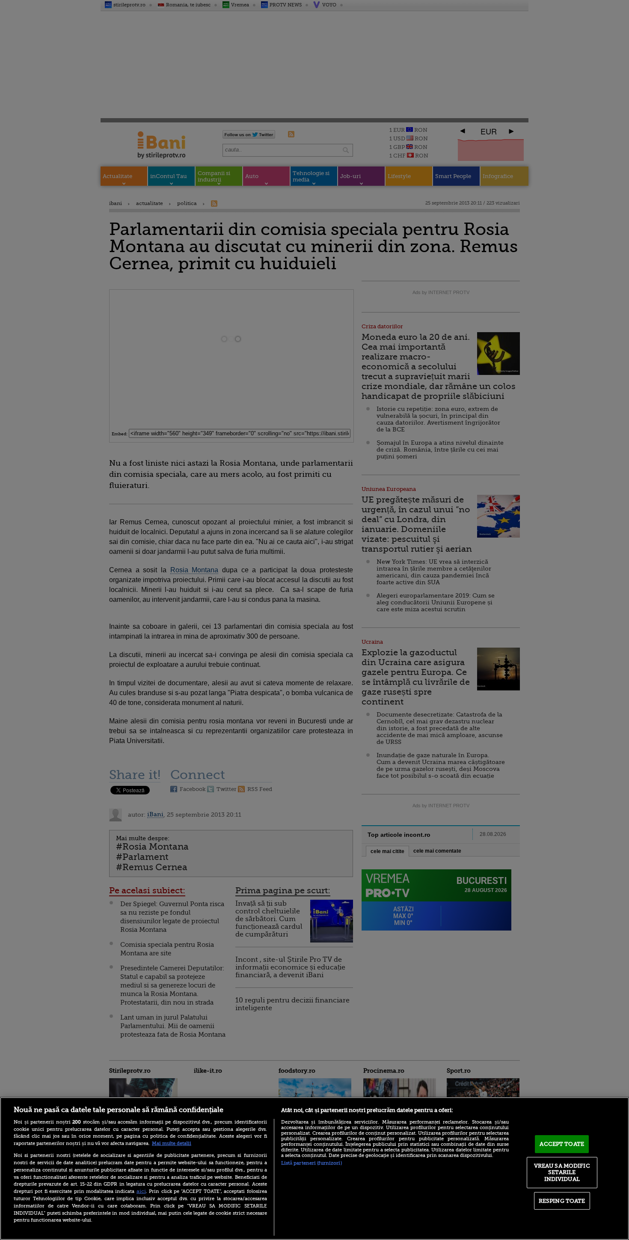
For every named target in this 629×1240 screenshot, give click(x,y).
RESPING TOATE (562, 1201)
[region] (314, 1168)
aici (141, 1191)
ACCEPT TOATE (562, 1144)
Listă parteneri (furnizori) (311, 1163)
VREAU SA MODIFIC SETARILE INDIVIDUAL (562, 1172)
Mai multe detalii (171, 1143)
